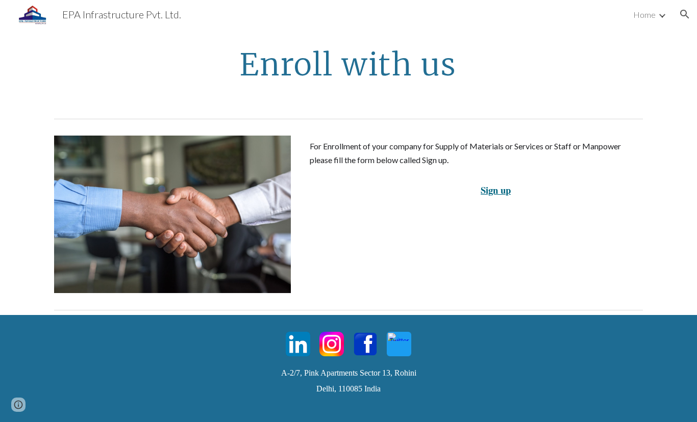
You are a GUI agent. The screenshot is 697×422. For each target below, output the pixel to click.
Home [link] (644, 14)
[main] (348, 64)
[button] (685, 14)
